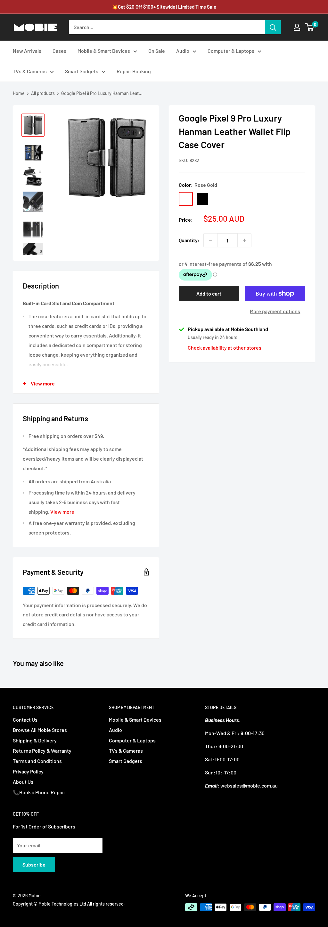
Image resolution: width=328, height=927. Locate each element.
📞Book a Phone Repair (39, 792)
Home (19, 93)
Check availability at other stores (224, 348)
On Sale (156, 51)
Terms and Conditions (37, 761)
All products (43, 93)
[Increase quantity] (244, 240)
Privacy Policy (28, 771)
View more (62, 512)
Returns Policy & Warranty (42, 751)
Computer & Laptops (231, 51)
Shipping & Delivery (35, 740)
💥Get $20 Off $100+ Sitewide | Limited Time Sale (164, 7)
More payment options (275, 311)
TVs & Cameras (30, 71)
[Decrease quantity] (210, 240)
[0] (310, 27)
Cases (59, 51)
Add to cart (208, 293)
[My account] (297, 27)
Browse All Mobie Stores (40, 730)
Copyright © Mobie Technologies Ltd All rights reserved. (69, 904)
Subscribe (33, 864)
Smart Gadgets (81, 71)
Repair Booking (134, 71)
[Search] (273, 27)
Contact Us (25, 720)
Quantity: (189, 240)
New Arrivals (27, 51)
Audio (182, 51)
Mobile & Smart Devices (104, 51)
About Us (23, 782)
